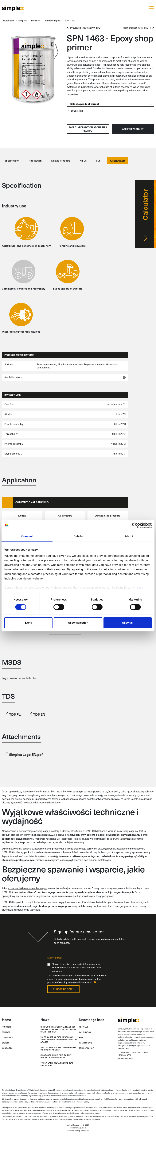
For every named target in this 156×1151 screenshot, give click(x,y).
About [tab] (129, 536)
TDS (98, 160)
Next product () (137, 27)
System (5, 1043)
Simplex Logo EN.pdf (26, 754)
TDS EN (39, 714)
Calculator (85, 1032)
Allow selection (78, 622)
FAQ (81, 1037)
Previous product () (85, 27)
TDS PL (15, 714)
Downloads (7, 1037)
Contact (6, 1032)
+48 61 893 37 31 (124, 1055)
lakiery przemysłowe (28, 831)
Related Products (60, 160)
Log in (5, 678)
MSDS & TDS (7, 1048)
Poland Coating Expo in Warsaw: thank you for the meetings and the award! (59, 1039)
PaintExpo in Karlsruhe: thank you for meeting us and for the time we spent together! (58, 1029)
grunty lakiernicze (122, 838)
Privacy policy (86, 1048)
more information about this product (88, 129)
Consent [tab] (27, 536)
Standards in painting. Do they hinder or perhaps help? (56, 1056)
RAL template (85, 1043)
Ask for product (132, 128)
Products (6, 1027)
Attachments (117, 161)
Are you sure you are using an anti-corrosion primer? (58, 1048)
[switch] (58, 607)
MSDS (83, 160)
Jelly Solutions (83, 1130)
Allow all (127, 622)
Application (35, 160)
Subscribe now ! (63, 989)
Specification (12, 160)
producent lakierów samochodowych (27, 888)
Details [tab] (78, 536)
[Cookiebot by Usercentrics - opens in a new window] (135, 525)
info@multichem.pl (125, 1058)
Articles (83, 1027)
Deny (28, 622)
